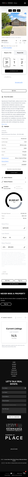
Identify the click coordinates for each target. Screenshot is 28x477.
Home (14, 362)
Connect (14, 376)
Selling (14, 368)
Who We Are (14, 374)
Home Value (14, 372)
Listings (14, 364)
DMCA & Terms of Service (17, 475)
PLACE (14, 460)
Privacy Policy (7, 475)
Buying (14, 366)
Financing (14, 370)
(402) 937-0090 (14, 449)
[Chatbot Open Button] (24, 473)
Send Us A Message (14, 417)
